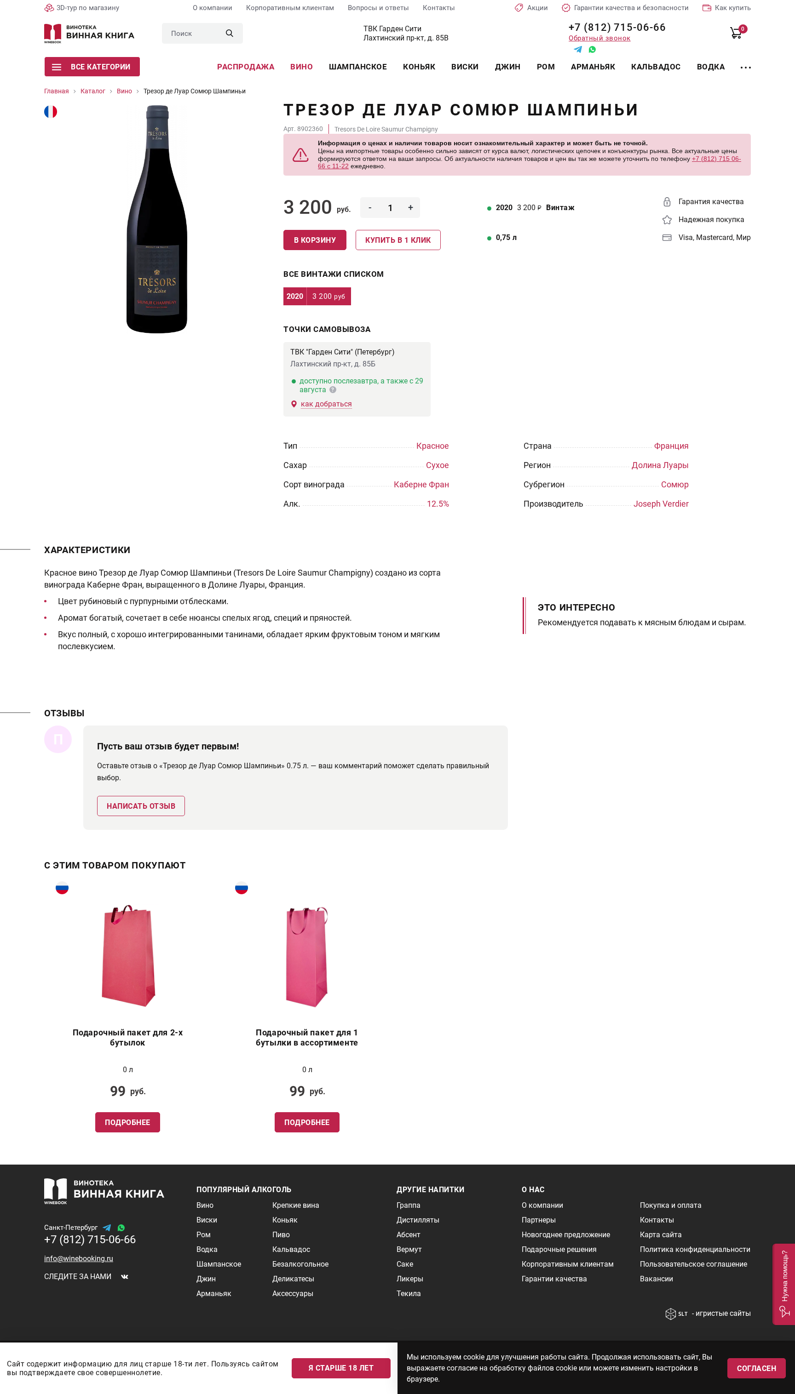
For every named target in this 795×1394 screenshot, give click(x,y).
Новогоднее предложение (566, 1234)
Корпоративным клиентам (290, 8)
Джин (508, 66)
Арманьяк (593, 66)
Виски (465, 66)
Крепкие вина (295, 1205)
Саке (405, 1264)
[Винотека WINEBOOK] (89, 33)
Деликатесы (293, 1278)
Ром (546, 66)
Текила (409, 1293)
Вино (301, 66)
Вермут (409, 1249)
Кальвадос (656, 66)
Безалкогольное (300, 1264)
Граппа (409, 1205)
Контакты (439, 8)
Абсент (409, 1234)
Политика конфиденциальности (695, 1249)
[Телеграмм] (578, 49)
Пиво (281, 1234)
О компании (212, 8)
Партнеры (539, 1220)
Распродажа (245, 66)
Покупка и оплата (671, 1205)
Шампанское (358, 66)
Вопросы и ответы (378, 8)
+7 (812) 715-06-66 (614, 27)
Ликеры (410, 1278)
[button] (783, 1284)
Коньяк (419, 66)
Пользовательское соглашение (693, 1264)
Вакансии (656, 1278)
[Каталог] (746, 62)
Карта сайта (661, 1234)
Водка (711, 66)
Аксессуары (292, 1293)
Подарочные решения (559, 1249)
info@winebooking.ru (78, 1258)
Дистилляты (418, 1220)
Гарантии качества (554, 1278)
